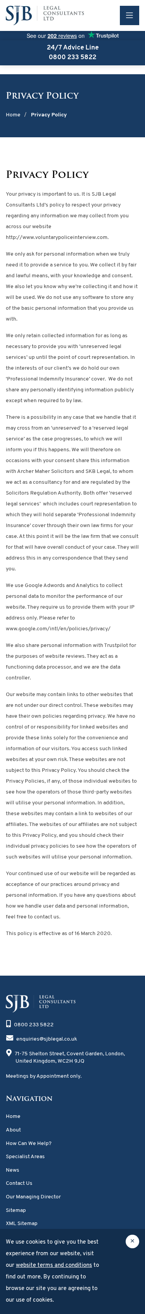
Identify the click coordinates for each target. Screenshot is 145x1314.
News (12, 1170)
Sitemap (16, 1210)
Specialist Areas (25, 1157)
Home (13, 1116)
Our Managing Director (33, 1197)
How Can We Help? (28, 1144)
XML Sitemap (22, 1224)
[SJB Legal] (42, 15)
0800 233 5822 (34, 1025)
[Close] (132, 1241)
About (13, 1130)
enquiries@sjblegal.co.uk (46, 1039)
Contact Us (19, 1183)
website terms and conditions (54, 1265)
